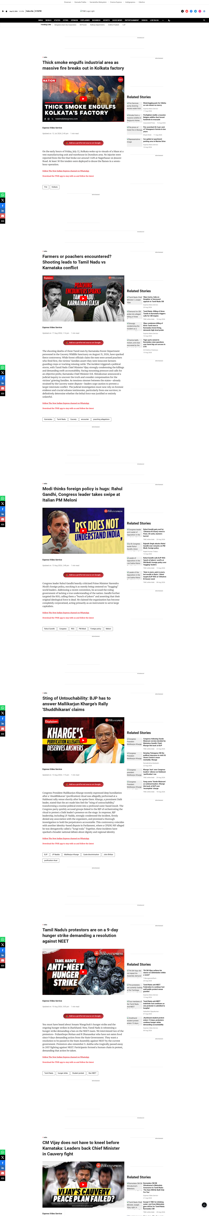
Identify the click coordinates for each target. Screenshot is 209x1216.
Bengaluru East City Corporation (65, 25)
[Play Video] (83, 98)
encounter (85, 419)
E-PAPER (38, 11)
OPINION (74, 20)
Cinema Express (116, 2)
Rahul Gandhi (49, 629)
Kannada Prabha (80, 2)
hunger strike (63, 1073)
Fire (45, 187)
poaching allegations (101, 419)
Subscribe (29, 11)
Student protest (78, 1073)
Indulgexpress (130, 2)
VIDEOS (144, 20)
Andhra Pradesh (113, 25)
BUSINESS (96, 20)
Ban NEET (92, 1073)
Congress (63, 629)
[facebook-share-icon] (2, 207)
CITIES (65, 20)
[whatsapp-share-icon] (2, 196)
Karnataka (48, 419)
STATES (57, 20)
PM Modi (82, 629)
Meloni (108, 629)
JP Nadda (56, 854)
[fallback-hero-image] (134, 106)
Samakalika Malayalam (98, 2)
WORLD (48, 20)
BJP (45, 854)
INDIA (40, 20)
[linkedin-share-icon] (2, 212)
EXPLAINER (85, 20)
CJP (124, 25)
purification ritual (50, 860)
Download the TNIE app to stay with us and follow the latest (68, 176)
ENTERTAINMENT (132, 20)
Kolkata (55, 187)
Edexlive (142, 2)
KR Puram (83, 25)
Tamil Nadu (61, 419)
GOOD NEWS (117, 20)
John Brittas (108, 854)
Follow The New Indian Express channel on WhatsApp (65, 171)
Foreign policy (95, 629)
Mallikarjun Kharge (71, 854)
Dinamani (67, 2)
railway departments (97, 25)
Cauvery (73, 419)
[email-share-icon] (2, 217)
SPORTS (106, 20)
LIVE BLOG (154, 20)
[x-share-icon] (2, 201)
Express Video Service (52, 128)
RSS (72, 629)
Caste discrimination (91, 854)
